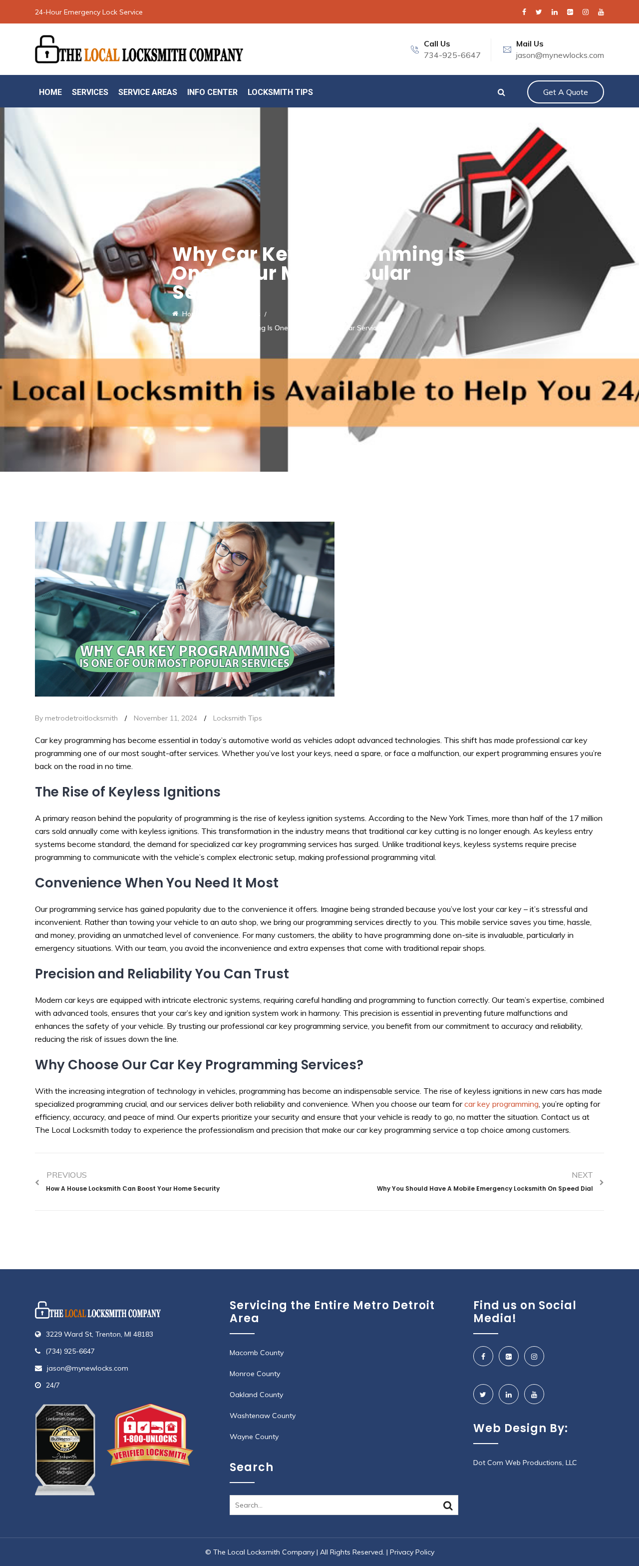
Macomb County (257, 1352)
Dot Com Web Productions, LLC (525, 1462)
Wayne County (254, 1436)
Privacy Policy (412, 1552)
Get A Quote (565, 92)
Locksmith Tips (280, 92)
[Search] (448, 1505)
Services (90, 92)
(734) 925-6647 (70, 1351)
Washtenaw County (263, 1415)
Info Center (212, 92)
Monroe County (255, 1373)
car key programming (501, 1104)
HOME (50, 92)
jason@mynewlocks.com (560, 55)
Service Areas (147, 92)
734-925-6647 (452, 55)
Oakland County (256, 1394)
